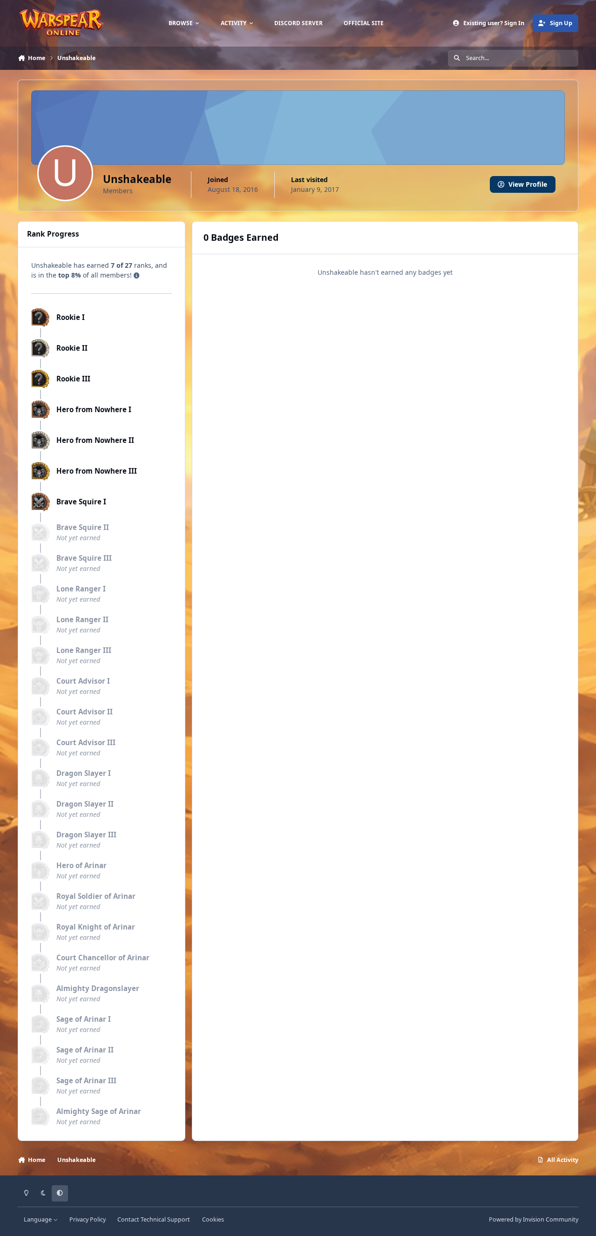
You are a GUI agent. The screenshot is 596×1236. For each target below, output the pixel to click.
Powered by (533, 1219)
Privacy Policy (87, 1219)
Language (38, 1219)
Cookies (213, 1219)
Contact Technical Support (153, 1219)
